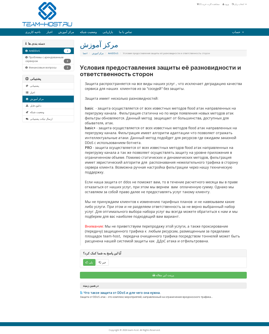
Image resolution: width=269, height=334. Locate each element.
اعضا (85, 53)
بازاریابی (108, 32)
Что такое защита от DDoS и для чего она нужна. (121, 293)
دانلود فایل (35, 105)
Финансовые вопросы (48, 67)
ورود (226, 4)
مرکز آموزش (66, 32)
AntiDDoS (113, 53)
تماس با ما (125, 32)
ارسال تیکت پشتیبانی (41, 119)
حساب (237, 32)
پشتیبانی (34, 86)
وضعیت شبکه (88, 32)
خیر (103, 262)
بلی (90, 262)
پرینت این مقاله (165, 275)
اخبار (49, 32)
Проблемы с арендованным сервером (46, 59)
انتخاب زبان (239, 4)
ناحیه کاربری (33, 32)
